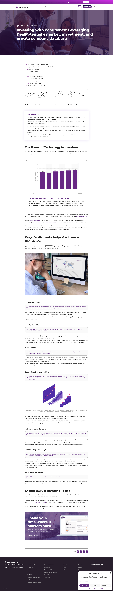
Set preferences (106, 585)
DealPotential (49, 245)
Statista (80, 193)
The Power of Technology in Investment (38, 64)
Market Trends (33, 74)
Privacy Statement (98, 588)
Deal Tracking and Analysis (37, 81)
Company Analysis (34, 69)
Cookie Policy (90, 588)
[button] (110, 573)
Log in (94, 6)
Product (37, 6)
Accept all (84, 585)
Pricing (57, 6)
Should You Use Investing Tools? (36, 85)
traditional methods (81, 216)
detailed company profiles (52, 222)
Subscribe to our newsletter (97, 568)
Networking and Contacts (36, 78)
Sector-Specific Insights (36, 83)
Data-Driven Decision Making (37, 76)
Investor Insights (34, 71)
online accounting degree (39, 502)
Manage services (84, 581)
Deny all (95, 585)
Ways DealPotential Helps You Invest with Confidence (42, 67)
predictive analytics (37, 222)
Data (52, 6)
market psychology (35, 220)
